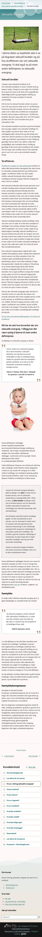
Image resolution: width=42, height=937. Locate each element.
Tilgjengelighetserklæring (21, 929)
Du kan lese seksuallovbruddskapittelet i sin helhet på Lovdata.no (21, 318)
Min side (8, 899)
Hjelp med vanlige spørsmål (15, 904)
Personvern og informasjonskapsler (17, 931)
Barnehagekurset (12, 885)
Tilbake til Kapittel (21, 750)
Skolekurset (10, 888)
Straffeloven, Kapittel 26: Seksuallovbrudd (16, 166)
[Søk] (39, 917)
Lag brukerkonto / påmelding (15, 902)
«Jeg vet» (17, 584)
